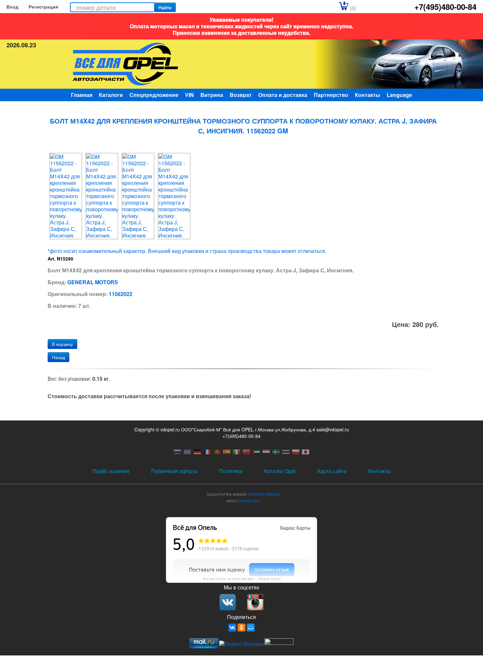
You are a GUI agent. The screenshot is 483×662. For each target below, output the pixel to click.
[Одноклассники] (241, 627)
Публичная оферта (174, 471)
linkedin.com (249, 500)
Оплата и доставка (282, 95)
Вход (12, 6)
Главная (81, 95)
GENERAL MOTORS (92, 282)
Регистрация (43, 6)
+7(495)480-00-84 (445, 6)
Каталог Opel (280, 471)
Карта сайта (332, 471)
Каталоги (111, 95)
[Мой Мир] (251, 627)
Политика (230, 471)
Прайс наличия (110, 471)
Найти (165, 7)
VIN (189, 95)
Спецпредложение (153, 95)
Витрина (211, 95)
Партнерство (331, 95)
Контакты (367, 95)
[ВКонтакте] (232, 627)
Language (399, 95)
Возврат (241, 95)
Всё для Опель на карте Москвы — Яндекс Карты (242, 578)
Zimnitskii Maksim (264, 494)
